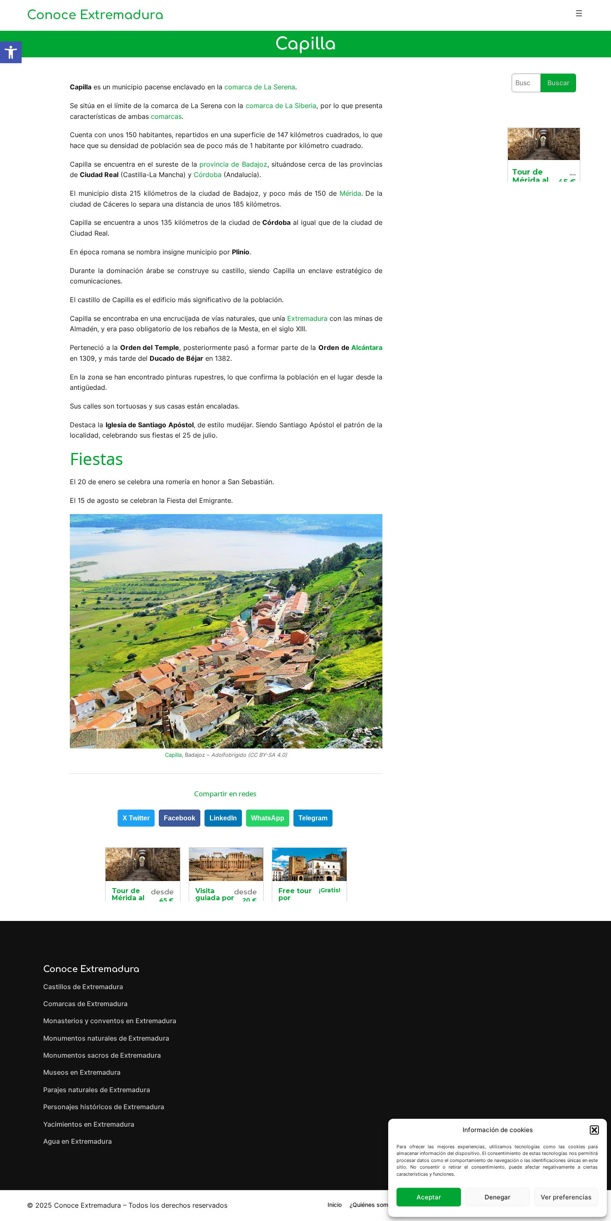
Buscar (558, 83)
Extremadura (307, 318)
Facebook (179, 818)
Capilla (173, 755)
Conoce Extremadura (95, 15)
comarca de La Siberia (281, 105)
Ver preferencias (566, 1197)
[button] (11, 52)
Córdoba (208, 174)
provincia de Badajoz (233, 164)
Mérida (350, 193)
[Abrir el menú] (579, 13)
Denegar (497, 1197)
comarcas (166, 116)
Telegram (313, 818)
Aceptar (428, 1197)
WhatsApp (267, 818)
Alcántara (366, 347)
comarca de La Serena (259, 87)
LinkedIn (223, 818)
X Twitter (136, 818)
